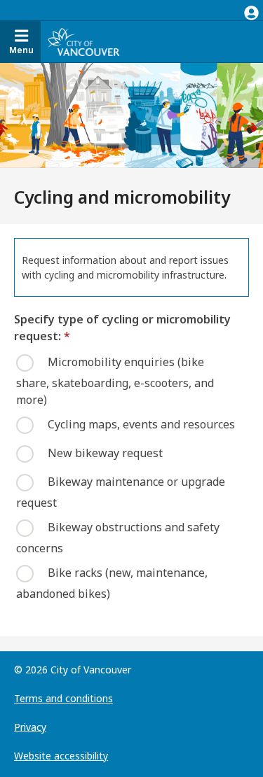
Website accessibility (61, 755)
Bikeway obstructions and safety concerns (118, 537)
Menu (21, 50)
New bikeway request (105, 452)
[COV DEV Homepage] (83, 42)
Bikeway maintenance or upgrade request (120, 491)
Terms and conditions (63, 698)
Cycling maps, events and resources (141, 423)
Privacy (30, 727)
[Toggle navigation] (251, 10)
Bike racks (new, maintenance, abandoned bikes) (112, 582)
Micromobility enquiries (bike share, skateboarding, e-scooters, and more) (115, 380)
